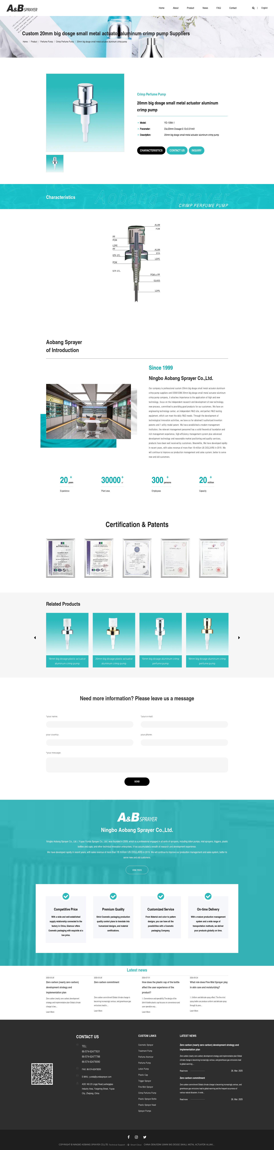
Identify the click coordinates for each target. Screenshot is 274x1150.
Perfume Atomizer (145, 1057)
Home (161, 7)
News (205, 7)
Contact (232, 7)
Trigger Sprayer (144, 1081)
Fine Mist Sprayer (145, 1087)
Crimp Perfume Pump (65, 41)
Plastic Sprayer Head (147, 1105)
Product (190, 7)
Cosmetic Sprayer (145, 1045)
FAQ (218, 7)
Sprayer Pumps (144, 1111)
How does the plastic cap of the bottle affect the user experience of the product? (160, 987)
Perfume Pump (46, 41)
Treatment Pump (145, 1051)
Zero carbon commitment (106, 982)
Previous (35, 638)
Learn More (50, 1012)
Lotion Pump (143, 1069)
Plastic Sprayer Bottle (147, 1099)
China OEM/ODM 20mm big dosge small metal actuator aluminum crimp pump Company (179, 1145)
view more (137, 869)
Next (239, 638)
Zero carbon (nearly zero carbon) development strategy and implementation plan (62, 987)
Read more (184, 1071)
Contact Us (177, 150)
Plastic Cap (143, 1075)
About (175, 7)
